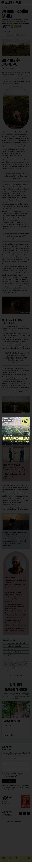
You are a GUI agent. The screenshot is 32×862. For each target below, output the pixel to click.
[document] (16, 431)
